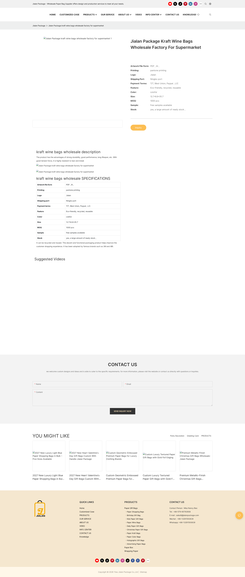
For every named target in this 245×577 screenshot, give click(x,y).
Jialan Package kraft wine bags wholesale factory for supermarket (76, 26)
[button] (198, 14)
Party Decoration (177, 436)
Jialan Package (39, 26)
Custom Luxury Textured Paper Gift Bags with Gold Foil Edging (159, 477)
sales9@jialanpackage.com (187, 515)
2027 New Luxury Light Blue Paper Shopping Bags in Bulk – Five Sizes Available (49, 477)
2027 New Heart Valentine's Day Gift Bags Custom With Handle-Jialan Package (84, 477)
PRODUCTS (206, 436)
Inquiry (138, 127)
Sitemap (143, 572)
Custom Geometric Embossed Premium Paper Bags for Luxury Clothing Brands (122, 477)
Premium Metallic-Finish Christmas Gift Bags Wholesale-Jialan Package (194, 477)
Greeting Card (193, 436)
